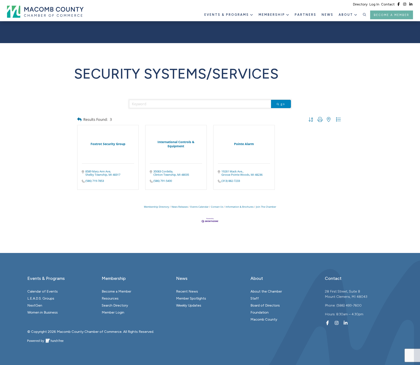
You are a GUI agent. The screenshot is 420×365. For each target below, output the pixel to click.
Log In (374, 4)
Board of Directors (265, 305)
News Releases (180, 206)
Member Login (113, 312)
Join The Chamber (266, 206)
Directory (360, 4)
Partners (305, 15)
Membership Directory (156, 206)
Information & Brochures (240, 206)
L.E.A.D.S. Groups (40, 298)
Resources (110, 298)
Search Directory (115, 305)
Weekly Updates (188, 305)
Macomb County (263, 319)
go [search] (283, 104)
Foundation (259, 312)
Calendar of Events (42, 291)
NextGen (34, 305)
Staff (254, 298)
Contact (388, 4)
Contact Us (217, 206)
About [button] (346, 15)
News (327, 15)
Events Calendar (199, 206)
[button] (364, 15)
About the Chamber (266, 291)
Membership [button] (272, 15)
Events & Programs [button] (227, 15)
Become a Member (391, 15)
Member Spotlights (191, 298)
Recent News (187, 291)
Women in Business (42, 312)
